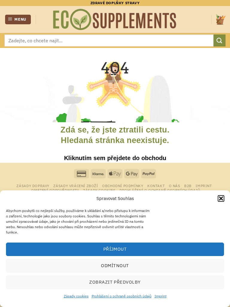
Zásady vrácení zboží (75, 185)
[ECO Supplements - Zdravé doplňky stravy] (115, 19)
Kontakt (156, 185)
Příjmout (115, 249)
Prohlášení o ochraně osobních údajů (122, 296)
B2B (188, 185)
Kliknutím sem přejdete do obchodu (115, 158)
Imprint (161, 296)
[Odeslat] (220, 40)
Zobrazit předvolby (114, 282)
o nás (174, 185)
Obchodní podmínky (122, 185)
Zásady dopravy (32, 185)
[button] (221, 198)
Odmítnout (115, 265)
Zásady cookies (76, 296)
